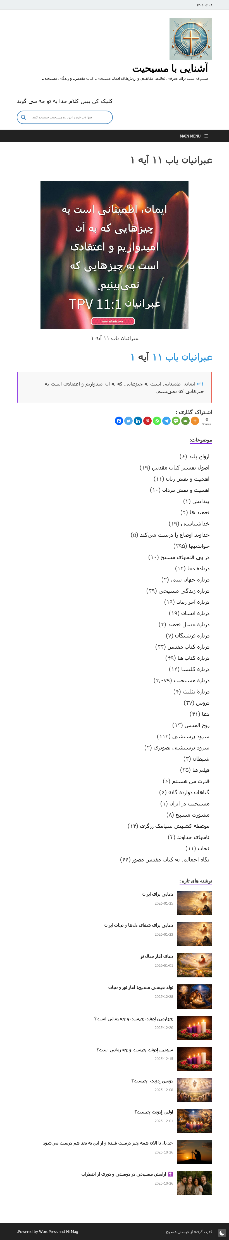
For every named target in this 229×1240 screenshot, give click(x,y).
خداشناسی (195, 523)
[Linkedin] (138, 421)
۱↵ (200, 383)
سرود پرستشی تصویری (181, 747)
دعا (205, 713)
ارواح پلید (199, 456)
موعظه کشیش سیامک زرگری (174, 825)
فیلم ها (200, 769)
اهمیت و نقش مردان (185, 489)
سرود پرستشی (190, 736)
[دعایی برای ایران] (194, 895)
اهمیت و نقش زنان (187, 478)
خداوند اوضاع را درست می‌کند (174, 534)
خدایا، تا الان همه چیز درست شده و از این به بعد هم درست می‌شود (108, 1142)
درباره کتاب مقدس (188, 646)
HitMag (72, 1231)
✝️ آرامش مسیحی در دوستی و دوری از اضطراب (127, 1173)
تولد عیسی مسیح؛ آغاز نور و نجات (140, 987)
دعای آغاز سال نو (157, 956)
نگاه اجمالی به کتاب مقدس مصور (170, 859)
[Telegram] (166, 421)
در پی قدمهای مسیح (185, 557)
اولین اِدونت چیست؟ (154, 1111)
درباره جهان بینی (190, 579)
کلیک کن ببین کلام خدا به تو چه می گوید (65, 100)
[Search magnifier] (23, 117)
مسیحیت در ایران (189, 803)
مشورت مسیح (192, 814)
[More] (195, 421)
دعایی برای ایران (157, 893)
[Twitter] (128, 421)
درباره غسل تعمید (188, 624)
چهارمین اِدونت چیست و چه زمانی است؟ (133, 1018)
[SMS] (176, 421)
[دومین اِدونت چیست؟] (194, 1082)
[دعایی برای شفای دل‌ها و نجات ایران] (194, 926)
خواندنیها (199, 545)
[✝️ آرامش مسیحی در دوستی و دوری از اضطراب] (194, 1175)
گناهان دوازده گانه (188, 792)
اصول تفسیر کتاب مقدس (180, 467)
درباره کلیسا (195, 668)
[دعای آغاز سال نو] (194, 957)
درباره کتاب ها (193, 657)
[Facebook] (119, 421)
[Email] (185, 421)
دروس (202, 702)
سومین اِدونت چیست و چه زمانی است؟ (135, 1049)
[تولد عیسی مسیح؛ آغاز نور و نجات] (194, 988)
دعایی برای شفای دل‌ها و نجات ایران (138, 925)
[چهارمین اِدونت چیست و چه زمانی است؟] (194, 1020)
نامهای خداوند (193, 836)
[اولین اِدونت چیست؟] (194, 1113)
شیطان (201, 758)
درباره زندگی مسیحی (184, 590)
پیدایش (200, 501)
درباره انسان (195, 613)
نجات (203, 848)
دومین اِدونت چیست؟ (152, 1080)
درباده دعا (198, 568)
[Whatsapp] (157, 421)
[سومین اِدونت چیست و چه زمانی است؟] (194, 1051)
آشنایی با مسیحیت (170, 68)
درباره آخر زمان (192, 601)
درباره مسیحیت (191, 680)
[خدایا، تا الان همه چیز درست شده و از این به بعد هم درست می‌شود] (194, 1144)
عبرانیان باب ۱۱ (182, 356)
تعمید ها (199, 512)
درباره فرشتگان (192, 635)
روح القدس (197, 724)
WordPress (48, 1231)
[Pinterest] (147, 421)
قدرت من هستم (190, 780)
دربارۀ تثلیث (196, 691)
